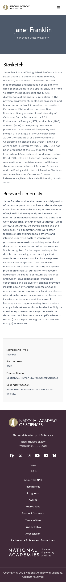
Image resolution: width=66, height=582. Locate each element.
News (33, 465)
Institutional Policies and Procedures (33, 540)
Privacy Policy (33, 527)
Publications (33, 506)
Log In (33, 471)
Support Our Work (33, 513)
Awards (33, 500)
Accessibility (33, 533)
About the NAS (33, 480)
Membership (33, 486)
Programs (33, 493)
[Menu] (58, 7)
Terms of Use (33, 520)
